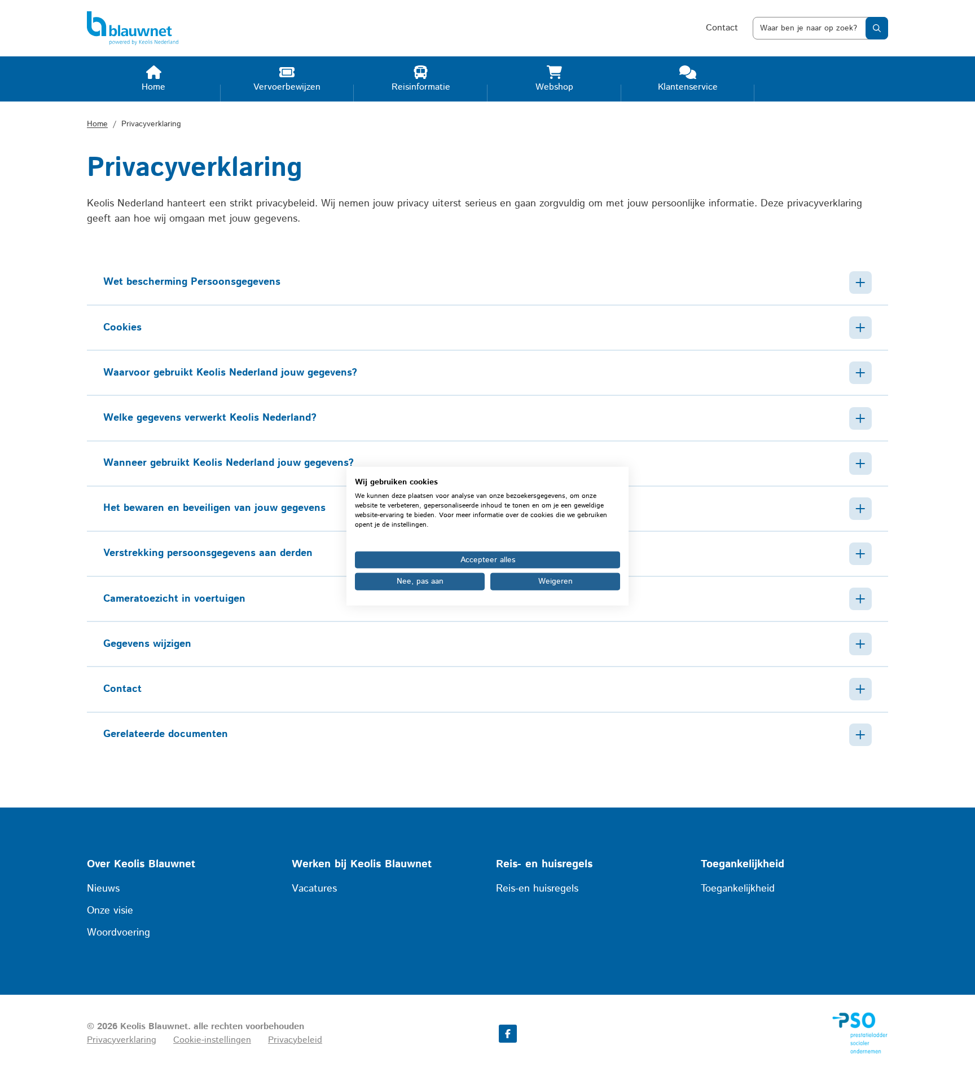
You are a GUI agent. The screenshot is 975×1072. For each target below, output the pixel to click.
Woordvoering (118, 932)
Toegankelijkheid (738, 888)
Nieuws (103, 888)
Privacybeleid (295, 1040)
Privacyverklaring (121, 1040)
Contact (722, 27)
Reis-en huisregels (537, 888)
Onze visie (110, 910)
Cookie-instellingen (212, 1040)
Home (97, 124)
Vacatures (314, 888)
